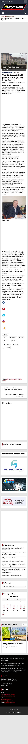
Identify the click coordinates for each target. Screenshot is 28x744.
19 (10, 608)
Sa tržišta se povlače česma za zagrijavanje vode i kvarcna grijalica (13, 388)
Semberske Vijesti (7, 72)
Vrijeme (13, 639)
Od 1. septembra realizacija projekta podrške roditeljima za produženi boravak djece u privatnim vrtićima (13, 571)
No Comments (22, 82)
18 (7, 608)
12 (10, 606)
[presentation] (23, 624)
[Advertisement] (14, 36)
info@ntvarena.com (6, 699)
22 (20, 608)
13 (14, 606)
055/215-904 (11, 694)
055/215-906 (11, 696)
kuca (20, 379)
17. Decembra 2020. (7, 82)
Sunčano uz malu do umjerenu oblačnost (12, 561)
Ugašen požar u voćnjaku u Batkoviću (11, 575)
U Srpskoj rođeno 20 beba (9, 558)
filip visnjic (16, 379)
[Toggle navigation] (3, 13)
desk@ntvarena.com (9, 702)
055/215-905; (4, 696)
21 (17, 608)
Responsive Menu (25, 1)
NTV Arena (15, 82)
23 (24, 608)
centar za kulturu (9, 379)
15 (20, 606)
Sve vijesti (17, 72)
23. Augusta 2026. (7, 647)
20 (14, 608)
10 (4, 606)
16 (24, 606)
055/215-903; (4, 694)
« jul (3, 614)
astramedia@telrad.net (7, 701)
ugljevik (4, 380)
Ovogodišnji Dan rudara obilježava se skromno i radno (15, 395)
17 (4, 608)
